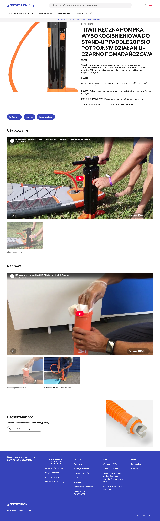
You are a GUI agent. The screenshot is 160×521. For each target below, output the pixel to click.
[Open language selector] (150, 5)
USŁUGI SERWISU (52, 477)
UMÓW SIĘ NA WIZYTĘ (54, 482)
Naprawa (29, 117)
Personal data (137, 464)
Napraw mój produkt (54, 468)
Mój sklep (78, 482)
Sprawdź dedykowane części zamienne (24, 429)
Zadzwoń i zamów (82, 473)
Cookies (134, 469)
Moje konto (78, 478)
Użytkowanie (14, 117)
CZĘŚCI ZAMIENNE (53, 473)
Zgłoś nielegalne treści (83, 487)
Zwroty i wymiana (81, 469)
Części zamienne (46, 117)
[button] (25, 237)
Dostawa (78, 464)
